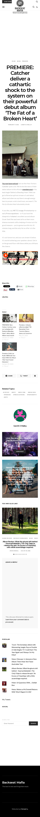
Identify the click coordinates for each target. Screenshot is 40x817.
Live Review (21, 436)
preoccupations (19, 394)
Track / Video (20, 465)
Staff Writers (26, 446)
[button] (37, 7)
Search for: (6, 719)
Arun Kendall (26, 487)
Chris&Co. (24, 809)
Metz (14, 392)
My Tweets (6, 699)
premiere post (28, 189)
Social (5, 706)
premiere (8, 394)
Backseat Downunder (15, 464)
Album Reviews (7, 538)
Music (14, 61)
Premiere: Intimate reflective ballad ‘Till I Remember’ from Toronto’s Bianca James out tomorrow (25, 329)
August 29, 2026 (25, 550)
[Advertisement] (20, 35)
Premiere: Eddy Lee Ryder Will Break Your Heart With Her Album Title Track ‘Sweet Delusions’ (9, 358)
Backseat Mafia (13, 782)
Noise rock (32, 392)
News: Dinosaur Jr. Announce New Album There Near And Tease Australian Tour (24, 661)
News (19, 61)
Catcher (6, 392)
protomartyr (32, 394)
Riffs (6, 397)
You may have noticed (10, 183)
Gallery (13, 436)
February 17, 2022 (13, 124)
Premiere (25, 61)
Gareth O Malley (26, 124)
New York (22, 392)
